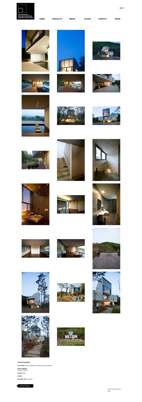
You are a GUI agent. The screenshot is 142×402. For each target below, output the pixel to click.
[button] (122, 8)
